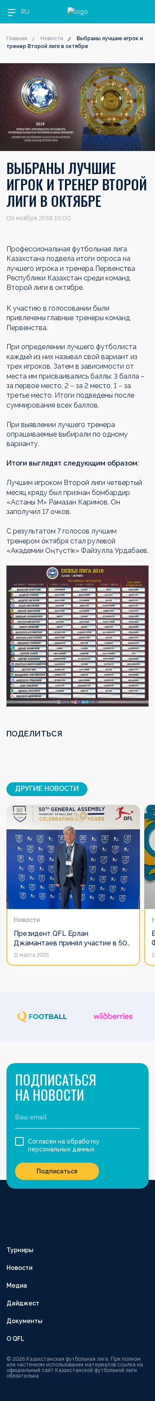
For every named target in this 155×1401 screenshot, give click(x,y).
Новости (51, 38)
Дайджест (22, 1303)
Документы (24, 1320)
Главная (16, 38)
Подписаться (57, 1171)
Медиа (16, 1285)
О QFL (15, 1338)
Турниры (20, 1250)
